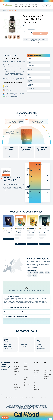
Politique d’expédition (16, 397)
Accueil (4, 10)
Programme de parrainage (26, 373)
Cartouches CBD (16, 380)
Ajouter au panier (8, 238)
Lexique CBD (45, 367)
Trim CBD (35, 375)
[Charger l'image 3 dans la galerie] (14, 37)
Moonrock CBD (36, 365)
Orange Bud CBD (36, 373)
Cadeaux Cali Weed (26, 367)
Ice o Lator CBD (36, 381)
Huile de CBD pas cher (16, 383)
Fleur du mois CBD (8, 231)
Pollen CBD (36, 387)
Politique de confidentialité (25, 397)
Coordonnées (27, 398)
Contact (44, 372)
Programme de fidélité (26, 370)
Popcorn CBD (19, 231)
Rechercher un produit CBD (17, 365)
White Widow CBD (44, 231)
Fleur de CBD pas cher (16, 372)
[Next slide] (48, 230)
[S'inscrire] (9, 373)
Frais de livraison (31, 29)
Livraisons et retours (47, 374)
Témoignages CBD (46, 368)
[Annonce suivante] (50, 1)
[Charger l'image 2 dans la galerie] (10, 37)
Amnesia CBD (36, 368)
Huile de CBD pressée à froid (17, 387)
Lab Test (45, 378)
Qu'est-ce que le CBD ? (27, 385)
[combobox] (50, 419)
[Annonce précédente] (3, 1)
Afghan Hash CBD (36, 378)
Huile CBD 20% (36, 389)
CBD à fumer (16, 377)
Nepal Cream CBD (36, 385)
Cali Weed (10, 397)
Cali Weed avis (46, 365)
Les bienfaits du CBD (47, 370)
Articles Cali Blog (26, 382)
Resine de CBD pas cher (17, 375)
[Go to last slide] (5, 230)
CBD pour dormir (17, 389)
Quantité (24, 31)
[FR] (50, 419)
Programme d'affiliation (26, 376)
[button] (17, 4)
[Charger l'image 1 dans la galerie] (6, 37)
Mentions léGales (44, 397)
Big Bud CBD (36, 367)
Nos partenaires (46, 376)
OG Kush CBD (31, 231)
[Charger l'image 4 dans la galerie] (18, 37)
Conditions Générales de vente (35, 397)
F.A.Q (25, 379)
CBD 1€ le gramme (16, 369)
